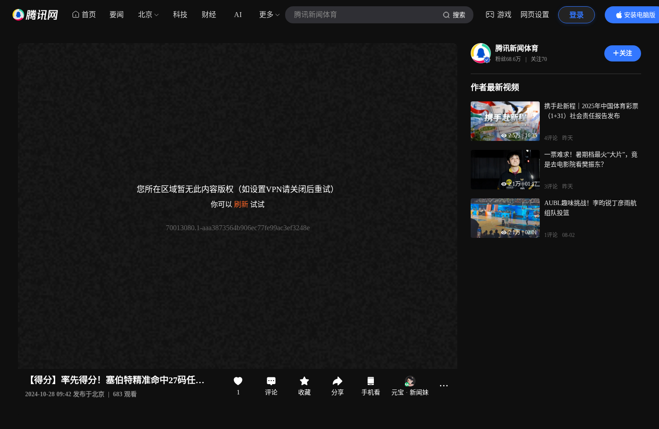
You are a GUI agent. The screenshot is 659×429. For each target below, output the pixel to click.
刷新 (241, 204)
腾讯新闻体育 (516, 48)
